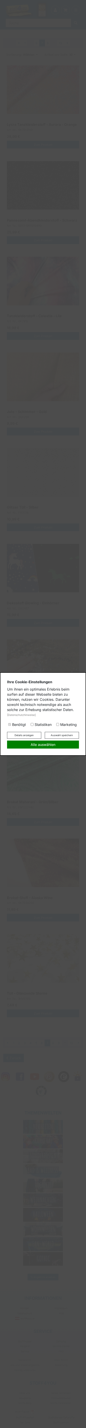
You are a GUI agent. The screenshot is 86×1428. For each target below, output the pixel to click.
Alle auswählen (43, 744)
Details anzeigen (24, 735)
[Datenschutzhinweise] (21, 715)
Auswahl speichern (62, 735)
